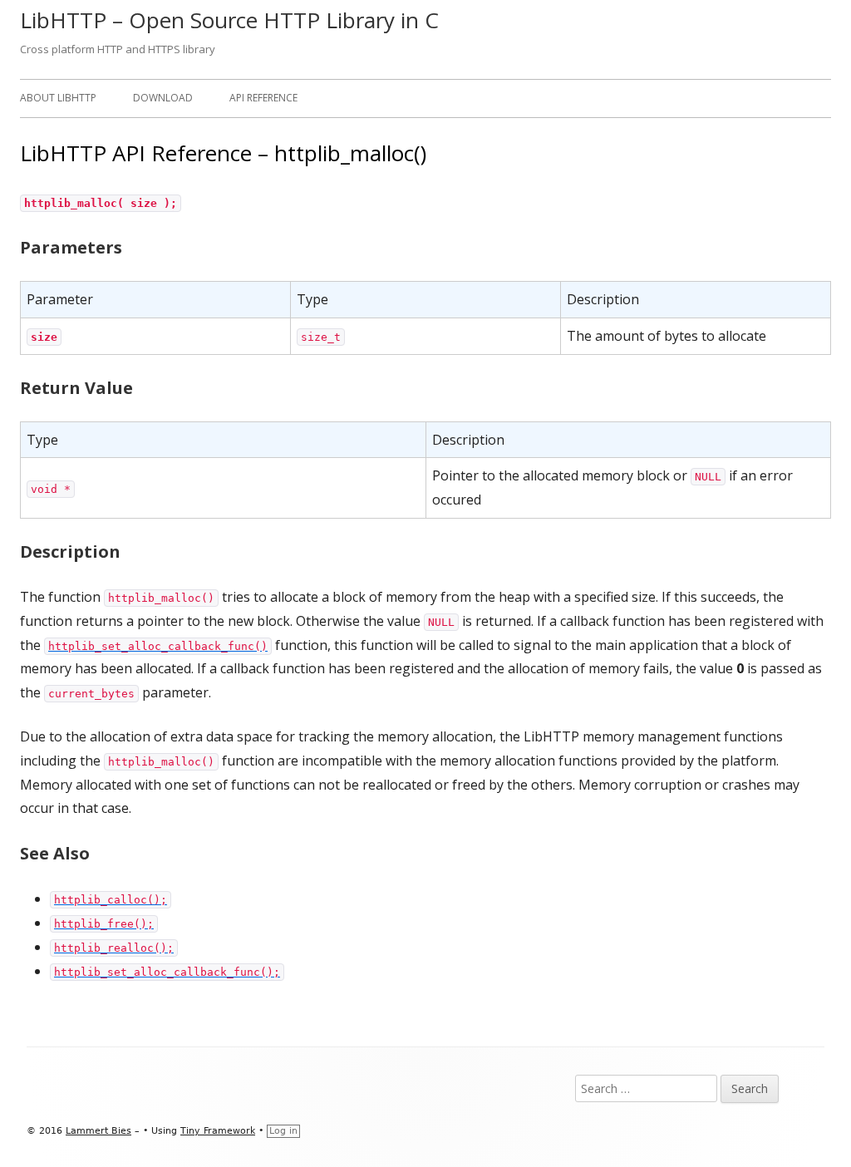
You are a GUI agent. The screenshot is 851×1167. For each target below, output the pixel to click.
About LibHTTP (58, 98)
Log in (283, 1130)
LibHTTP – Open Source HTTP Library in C (229, 20)
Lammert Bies (98, 1130)
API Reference (263, 98)
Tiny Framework (217, 1130)
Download (163, 98)
